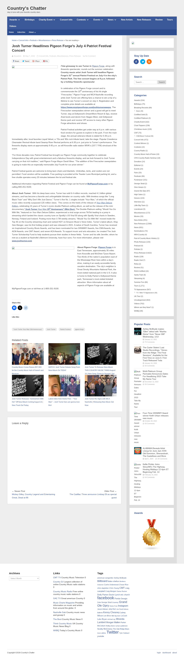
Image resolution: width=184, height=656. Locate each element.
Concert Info (66, 19)
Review (159, 19)
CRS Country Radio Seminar (145, 158)
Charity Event (45, 19)
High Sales (138, 195)
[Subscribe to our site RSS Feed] (149, 61)
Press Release (75, 56)
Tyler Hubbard (124, 633)
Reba (136, 264)
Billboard (102, 581)
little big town (116, 616)
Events (96, 19)
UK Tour (137, 296)
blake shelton (113, 581)
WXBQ (136, 311)
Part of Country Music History (145, 238)
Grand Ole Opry (140, 191)
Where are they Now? (142, 307)
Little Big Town (139, 205)
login (159, 653)
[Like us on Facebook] (136, 61)
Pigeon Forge (105, 247)
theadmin (17, 56)
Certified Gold (139, 115)
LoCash (124, 616)
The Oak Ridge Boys (121, 629)
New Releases (144, 19)
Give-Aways (138, 187)
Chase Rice (123, 585)
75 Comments (150, 342)
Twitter (113, 632)
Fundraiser (138, 180)
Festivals (52, 56)
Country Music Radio (62, 591)
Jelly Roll (112, 609)
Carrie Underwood (111, 585)
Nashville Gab (59, 612)
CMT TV (57, 577)
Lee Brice (107, 616)
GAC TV (57, 598)
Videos (12, 26)
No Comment (90, 56)
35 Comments (150, 366)
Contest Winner (140, 143)
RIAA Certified (139, 271)
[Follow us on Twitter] (142, 61)
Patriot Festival (65, 329)
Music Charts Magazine (64, 603)
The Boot (57, 619)
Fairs (136, 173)
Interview (137, 202)
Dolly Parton (102, 594)
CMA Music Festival (143, 136)
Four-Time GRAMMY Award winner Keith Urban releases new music (155, 415)
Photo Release (140, 242)
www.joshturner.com (22, 241)
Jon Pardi (119, 609)
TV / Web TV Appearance (145, 293)
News (110, 19)
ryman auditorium (121, 626)
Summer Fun (139, 282)
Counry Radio (139, 151)
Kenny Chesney (111, 612)
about (174, 653)
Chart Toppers (139, 126)
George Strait (139, 184)
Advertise (21, 32)
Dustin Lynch (114, 595)
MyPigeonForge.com (97, 184)
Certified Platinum (141, 118)
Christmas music (140, 129)
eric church (125, 595)
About (31, 32)
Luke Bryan (102, 619)
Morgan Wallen (113, 622)
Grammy (115, 602)
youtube (100, 636)
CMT (136, 133)
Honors (137, 198)
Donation (137, 162)
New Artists (127, 19)
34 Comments (162, 459)
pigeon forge (79, 329)
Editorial (137, 165)
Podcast (137, 246)
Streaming (138, 278)
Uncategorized (140, 300)
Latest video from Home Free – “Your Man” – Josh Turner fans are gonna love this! (64, 402)
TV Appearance (140, 290)
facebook (105, 598)
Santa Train (138, 275)
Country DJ (58, 582)
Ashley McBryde (120, 578)
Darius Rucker (122, 591)
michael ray (111, 619)
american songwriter (105, 578)
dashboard (166, 653)
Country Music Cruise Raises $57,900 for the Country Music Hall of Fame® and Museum (28, 370)
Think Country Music (62, 624)
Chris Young (114, 588)
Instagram (123, 605)
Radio (136, 257)
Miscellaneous (62, 56)
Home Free (113, 606)
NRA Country (139, 235)
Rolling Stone (110, 626)
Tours (170, 19)
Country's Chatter (26, 8)
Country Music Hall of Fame (145, 154)
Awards (13, 19)
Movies (137, 216)
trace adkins (101, 633)
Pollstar (137, 249)
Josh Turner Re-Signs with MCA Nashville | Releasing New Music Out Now (99, 402)
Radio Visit (138, 260)
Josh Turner (51, 329)
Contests (81, 19)
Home (11, 32)
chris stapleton (103, 588)
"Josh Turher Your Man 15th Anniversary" (27, 329)
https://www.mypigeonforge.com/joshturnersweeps (86, 107)
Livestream (138, 209)
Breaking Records (141, 108)
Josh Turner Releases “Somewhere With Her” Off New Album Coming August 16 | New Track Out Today (28, 402)
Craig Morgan (110, 591)
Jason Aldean (102, 609)
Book (138, 111)
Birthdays (29, 19)
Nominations (139, 231)
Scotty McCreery (104, 629)
